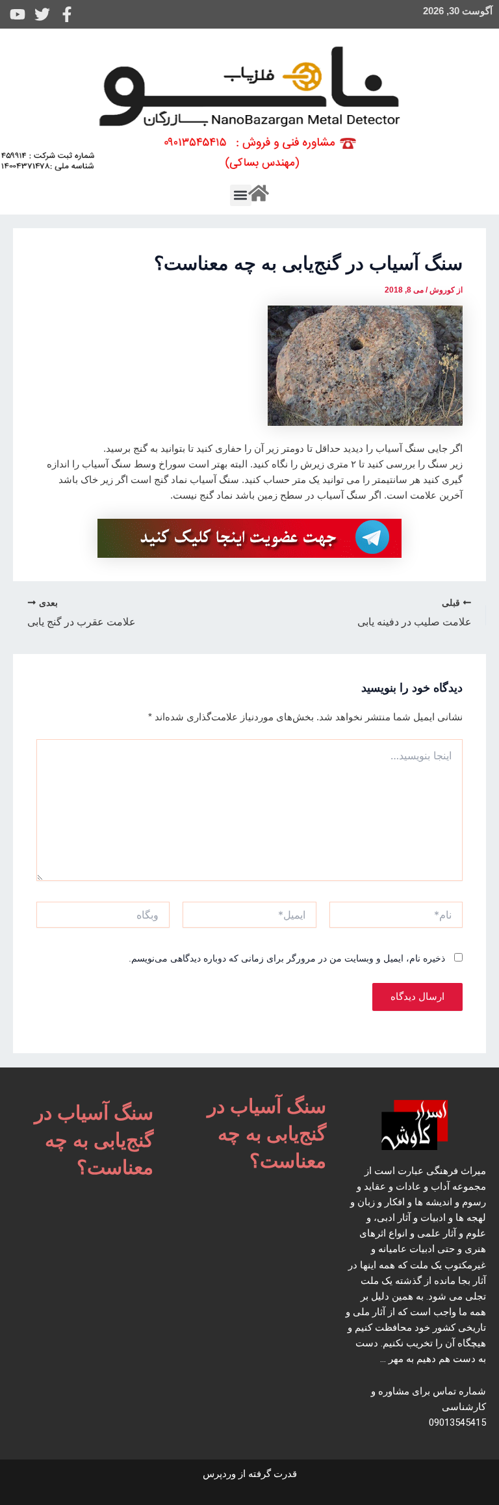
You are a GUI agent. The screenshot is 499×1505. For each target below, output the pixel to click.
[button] (240, 195)
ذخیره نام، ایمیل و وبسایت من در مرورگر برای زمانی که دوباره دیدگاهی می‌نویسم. (287, 958)
